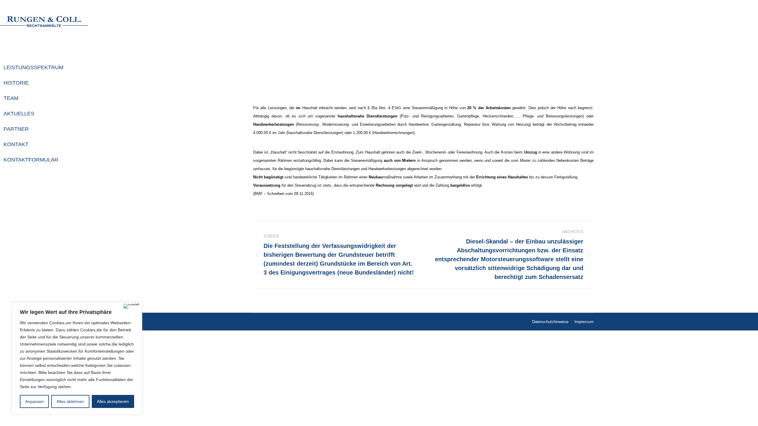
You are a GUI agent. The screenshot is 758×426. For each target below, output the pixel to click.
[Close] (131, 306)
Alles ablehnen (70, 401)
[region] (77, 358)
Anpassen (34, 401)
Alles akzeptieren (113, 401)
